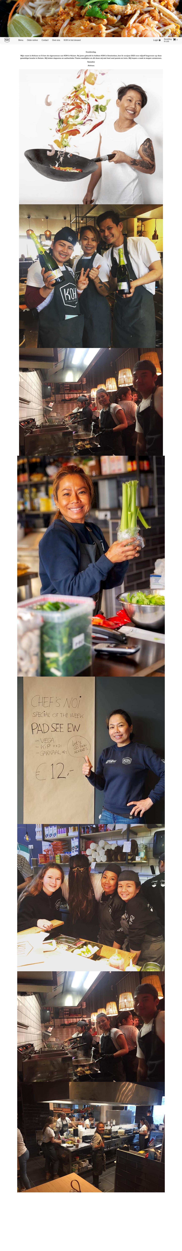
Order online (32, 40)
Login (156, 40)
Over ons (56, 40)
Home (10, 40)
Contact (45, 40)
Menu (20, 40)
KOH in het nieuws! (72, 40)
